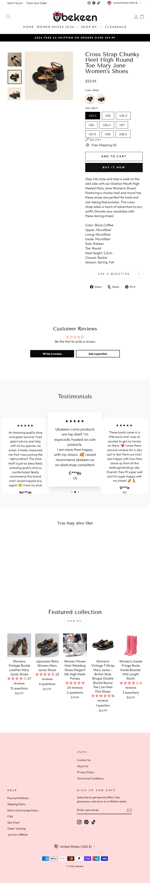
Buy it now (114, 167)
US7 (122, 124)
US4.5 (93, 114)
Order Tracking (16, 828)
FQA (10, 816)
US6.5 (107, 124)
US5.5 (123, 114)
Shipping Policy (16, 804)
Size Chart (13, 822)
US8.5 (123, 133)
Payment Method (17, 798)
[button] (93, 139)
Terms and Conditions (90, 778)
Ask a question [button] (98, 354)
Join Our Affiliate (17, 834)
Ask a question (114, 273)
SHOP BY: (90, 27)
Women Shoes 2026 (56, 27)
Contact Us (84, 760)
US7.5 (92, 133)
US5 (108, 114)
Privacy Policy (85, 772)
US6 (91, 124)
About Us (82, 766)
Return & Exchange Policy (22, 810)
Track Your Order (36, 3)
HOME (28, 27)
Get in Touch (14, 3)
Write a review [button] (52, 354)
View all (75, 620)
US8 (107, 133)
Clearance (116, 27)
